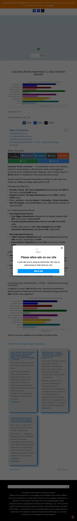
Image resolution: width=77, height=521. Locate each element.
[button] (38, 271)
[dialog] (38, 261)
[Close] (62, 248)
